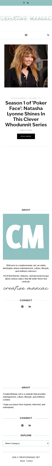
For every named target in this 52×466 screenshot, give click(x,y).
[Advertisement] (26, 176)
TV (40, 98)
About (22, 461)
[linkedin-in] (28, 3)
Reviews (33, 98)
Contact (29, 461)
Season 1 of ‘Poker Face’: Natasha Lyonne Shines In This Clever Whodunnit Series (26, 114)
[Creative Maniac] (26, 19)
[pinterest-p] (24, 3)
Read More (26, 136)
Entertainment (19, 98)
